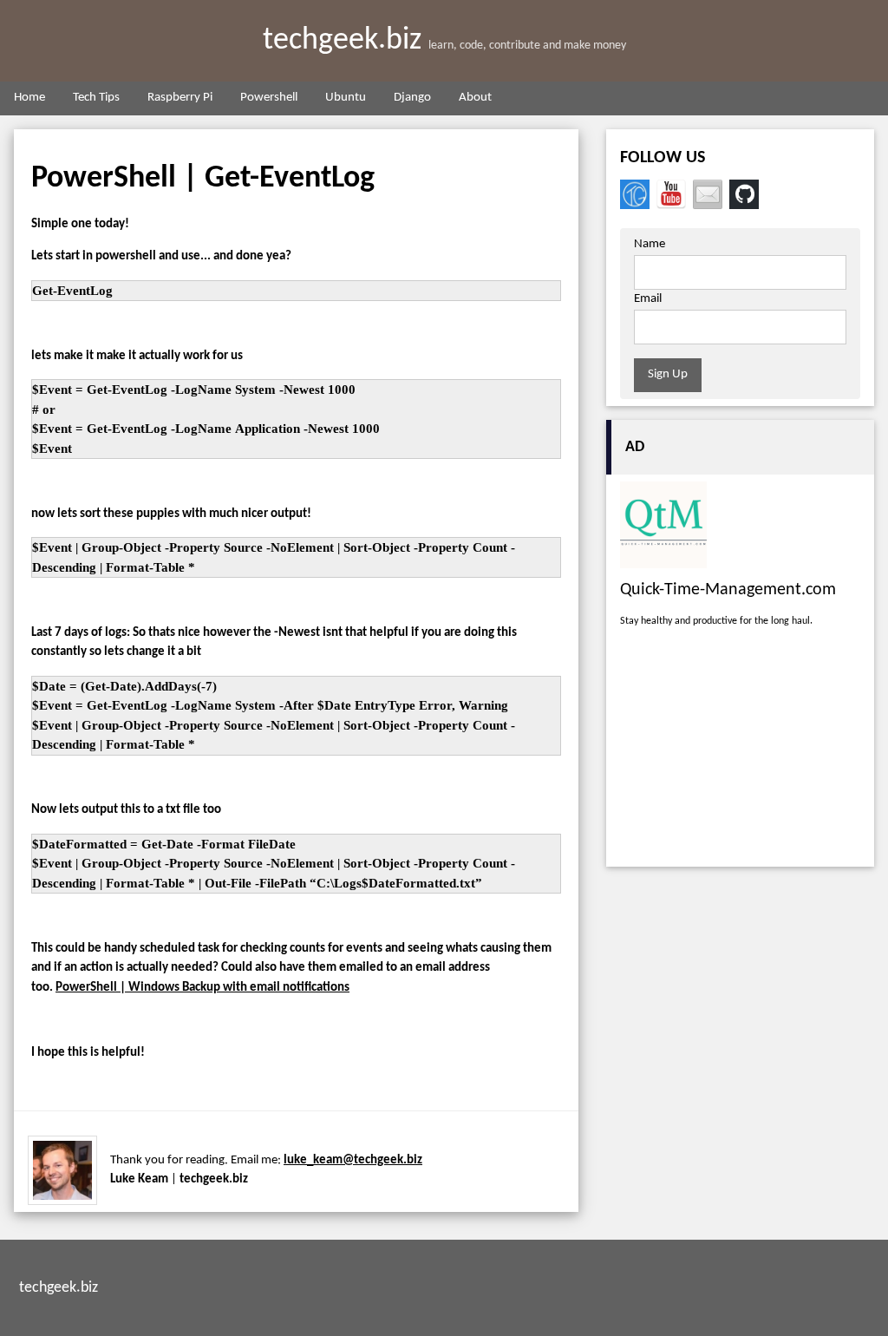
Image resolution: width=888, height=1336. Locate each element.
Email (648, 298)
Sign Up (668, 374)
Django (412, 97)
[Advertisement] (740, 751)
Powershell (268, 97)
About (475, 97)
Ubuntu (345, 97)
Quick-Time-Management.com (728, 590)
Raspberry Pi (179, 97)
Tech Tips (96, 97)
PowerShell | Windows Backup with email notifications (202, 987)
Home (29, 97)
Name (649, 244)
